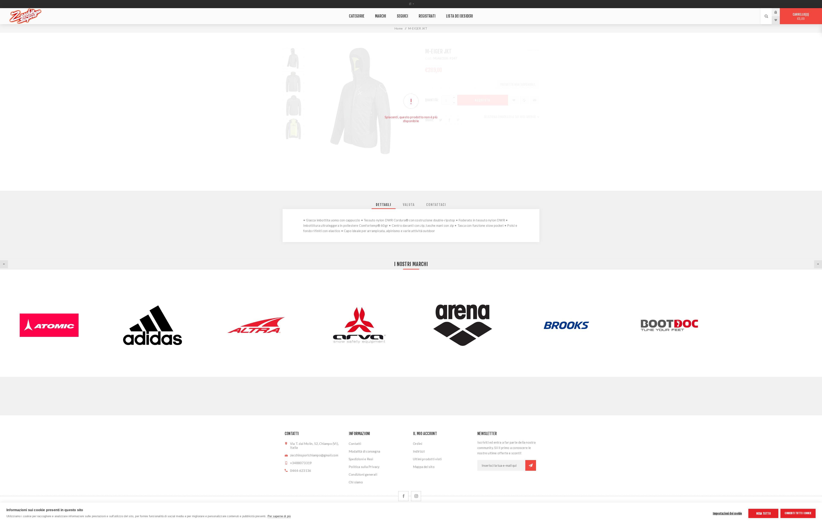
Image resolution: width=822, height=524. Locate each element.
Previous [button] (4, 264)
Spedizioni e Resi (361, 459)
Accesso (779, 12)
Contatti (355, 444)
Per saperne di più (279, 516)
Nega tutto (763, 513)
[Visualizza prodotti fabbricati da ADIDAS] (152, 325)
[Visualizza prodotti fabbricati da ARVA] (359, 325)
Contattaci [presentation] (436, 205)
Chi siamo (356, 482)
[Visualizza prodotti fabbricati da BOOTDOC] (669, 325)
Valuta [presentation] (409, 205)
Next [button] (818, 264)
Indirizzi (419, 451)
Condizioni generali (363, 474)
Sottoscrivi (530, 465)
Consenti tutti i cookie (798, 513)
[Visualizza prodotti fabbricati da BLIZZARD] (773, 325)
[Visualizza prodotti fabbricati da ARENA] (463, 325)
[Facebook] (403, 496)
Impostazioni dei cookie (727, 513)
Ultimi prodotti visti (427, 459)
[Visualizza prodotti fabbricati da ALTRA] (256, 325)
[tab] (384, 204)
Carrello (800, 16)
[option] (152, 325)
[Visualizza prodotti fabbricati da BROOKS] (566, 325)
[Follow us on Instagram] (416, 496)
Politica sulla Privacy (364, 467)
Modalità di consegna (364, 451)
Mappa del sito (424, 467)
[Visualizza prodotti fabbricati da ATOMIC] (49, 325)
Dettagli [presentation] (383, 205)
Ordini (417, 444)
